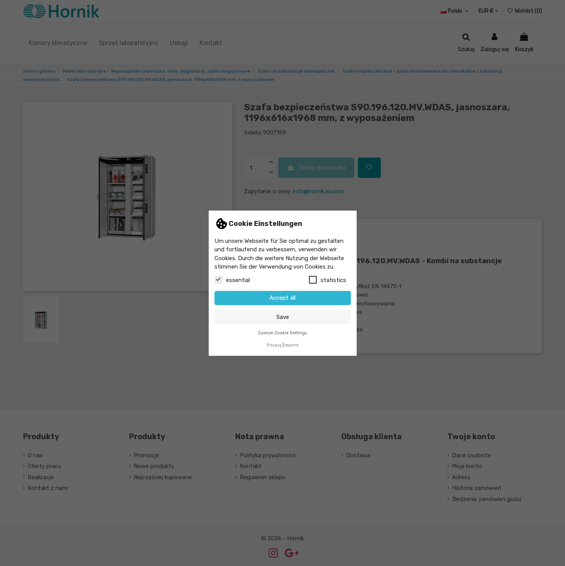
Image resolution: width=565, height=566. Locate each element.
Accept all (282, 297)
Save (282, 316)
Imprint (291, 345)
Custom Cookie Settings (282, 332)
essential (238, 279)
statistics (333, 279)
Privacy (274, 345)
